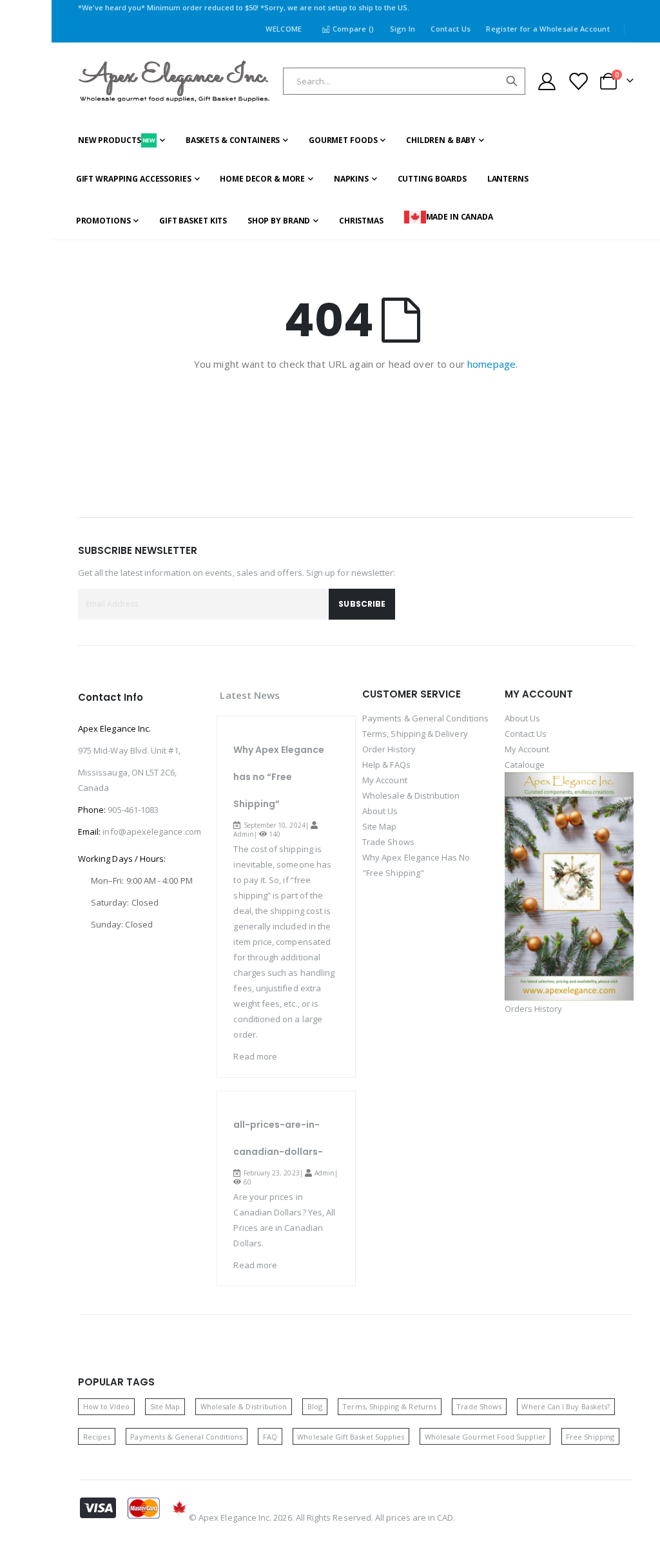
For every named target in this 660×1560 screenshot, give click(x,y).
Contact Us (451, 28)
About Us (380, 811)
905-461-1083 (133, 809)
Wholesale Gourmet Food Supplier (485, 1436)
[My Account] (546, 81)
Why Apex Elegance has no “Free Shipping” (278, 776)
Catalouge (525, 764)
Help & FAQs (386, 764)
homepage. (492, 363)
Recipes (96, 1436)
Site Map (379, 826)
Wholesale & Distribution (411, 795)
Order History (389, 749)
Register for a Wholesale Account (548, 28)
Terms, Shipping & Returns (389, 1406)
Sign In (403, 28)
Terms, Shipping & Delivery (415, 733)
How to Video (106, 1406)
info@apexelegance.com (151, 831)
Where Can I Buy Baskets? (565, 1406)
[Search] (512, 81)
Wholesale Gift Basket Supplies (350, 1436)
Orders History (534, 1008)
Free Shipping (590, 1436)
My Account (384, 780)
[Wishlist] (578, 81)
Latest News (250, 695)
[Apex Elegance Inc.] (174, 81)
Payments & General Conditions (425, 718)
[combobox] (404, 81)
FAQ (270, 1436)
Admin (243, 834)
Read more (255, 1056)
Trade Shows (388, 842)
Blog (314, 1406)
